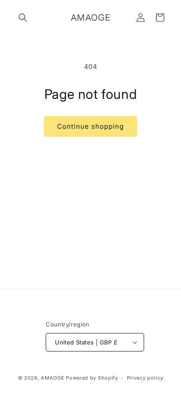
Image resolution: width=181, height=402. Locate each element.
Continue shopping (90, 126)
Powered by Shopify (92, 378)
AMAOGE (52, 378)
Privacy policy (145, 378)
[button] (23, 17)
